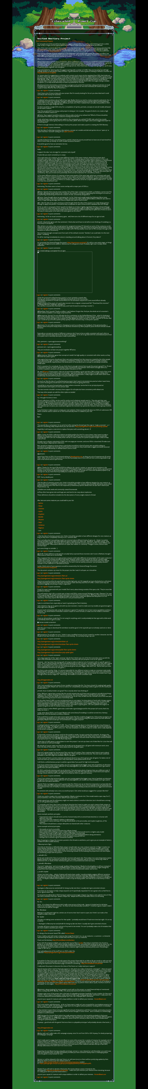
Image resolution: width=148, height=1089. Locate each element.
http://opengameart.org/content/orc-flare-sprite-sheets (55, 578)
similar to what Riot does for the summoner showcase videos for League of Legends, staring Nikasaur (73, 980)
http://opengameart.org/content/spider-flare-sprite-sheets (56, 650)
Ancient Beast (69, 933)
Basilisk (40, 517)
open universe (68, 131)
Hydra (40, 511)
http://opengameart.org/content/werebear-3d (52, 641)
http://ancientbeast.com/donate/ (57, 1070)
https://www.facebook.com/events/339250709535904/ (62, 1062)
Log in (39, 90)
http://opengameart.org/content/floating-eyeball (91, 426)
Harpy (40, 506)
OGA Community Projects (44, 41)
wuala (81, 943)
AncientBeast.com (100, 999)
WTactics (46, 372)
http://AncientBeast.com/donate (92, 963)
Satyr (40, 522)
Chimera (41, 508)
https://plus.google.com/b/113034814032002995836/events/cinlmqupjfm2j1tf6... (66, 1063)
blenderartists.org (76, 456)
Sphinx (40, 503)
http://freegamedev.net (45, 680)
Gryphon (41, 514)
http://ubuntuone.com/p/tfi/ (46, 73)
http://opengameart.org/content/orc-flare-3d (52, 576)
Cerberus (41, 525)
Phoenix (41, 519)
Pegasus (41, 528)
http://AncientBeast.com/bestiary (63, 940)
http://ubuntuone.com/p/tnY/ (77, 242)
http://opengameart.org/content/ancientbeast (59, 952)
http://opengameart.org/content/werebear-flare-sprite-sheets (57, 644)
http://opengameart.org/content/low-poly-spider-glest (55, 652)
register (45, 90)
